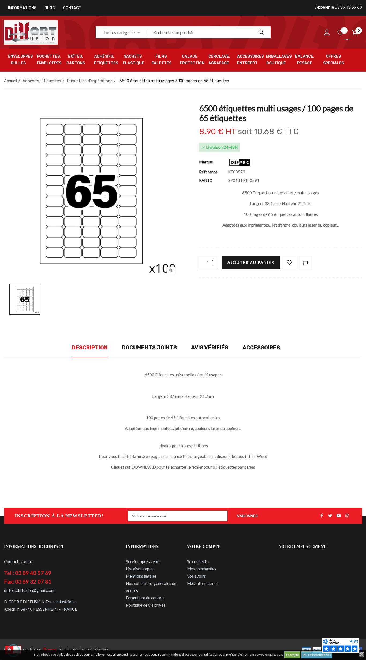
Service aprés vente (143, 561)
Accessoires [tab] (261, 347)
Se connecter (198, 561)
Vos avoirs (196, 576)
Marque (206, 161)
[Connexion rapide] (327, 32)
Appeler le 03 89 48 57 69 (338, 6)
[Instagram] (347, 516)
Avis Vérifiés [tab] (209, 347)
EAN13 (205, 180)
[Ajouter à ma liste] (289, 262)
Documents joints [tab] (149, 347)
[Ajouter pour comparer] (305, 262)
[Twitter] (330, 516)
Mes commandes (201, 568)
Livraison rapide (140, 568)
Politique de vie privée (146, 605)
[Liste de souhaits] (340, 32)
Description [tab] (90, 347)
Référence (208, 171)
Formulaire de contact (145, 597)
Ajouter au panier (250, 262)
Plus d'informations (317, 655)
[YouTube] (339, 516)
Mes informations (203, 583)
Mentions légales (141, 576)
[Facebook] (322, 516)
